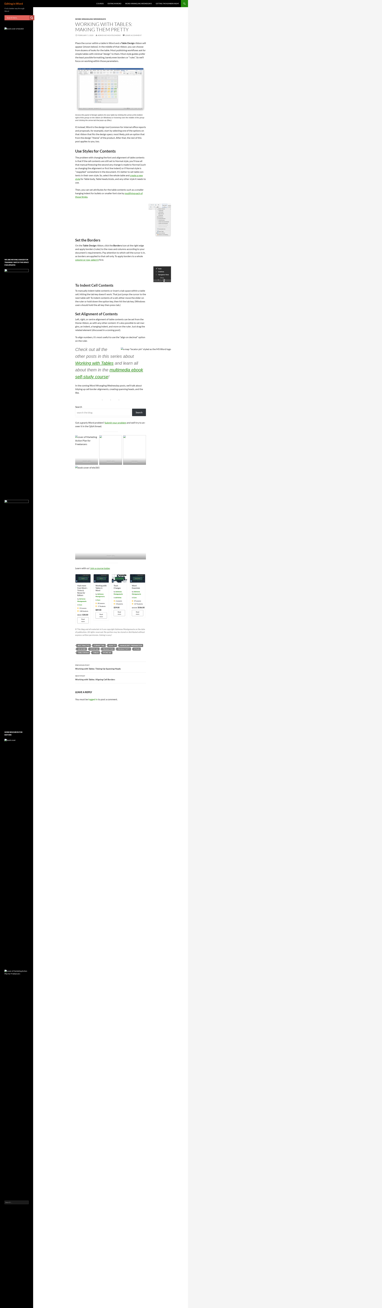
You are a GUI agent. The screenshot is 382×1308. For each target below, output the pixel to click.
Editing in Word (13, 3)
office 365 (94, 649)
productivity (124, 649)
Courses (100, 3)
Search (78, 406)
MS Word (82, 649)
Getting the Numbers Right (167, 3)
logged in (93, 699)
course (134, 461)
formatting (99, 645)
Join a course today (100, 568)
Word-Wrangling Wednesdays (138, 3)
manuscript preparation (131, 645)
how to (112, 645)
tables (96, 653)
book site (87, 461)
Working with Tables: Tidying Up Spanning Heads (98, 667)
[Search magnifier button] (31, 17)
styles (137, 649)
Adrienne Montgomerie (109, 35)
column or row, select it (87, 259)
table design (83, 653)
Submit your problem (115, 422)
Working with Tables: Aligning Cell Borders (95, 678)
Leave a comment (133, 35)
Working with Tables (94, 363)
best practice (84, 645)
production (108, 649)
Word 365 (107, 653)
